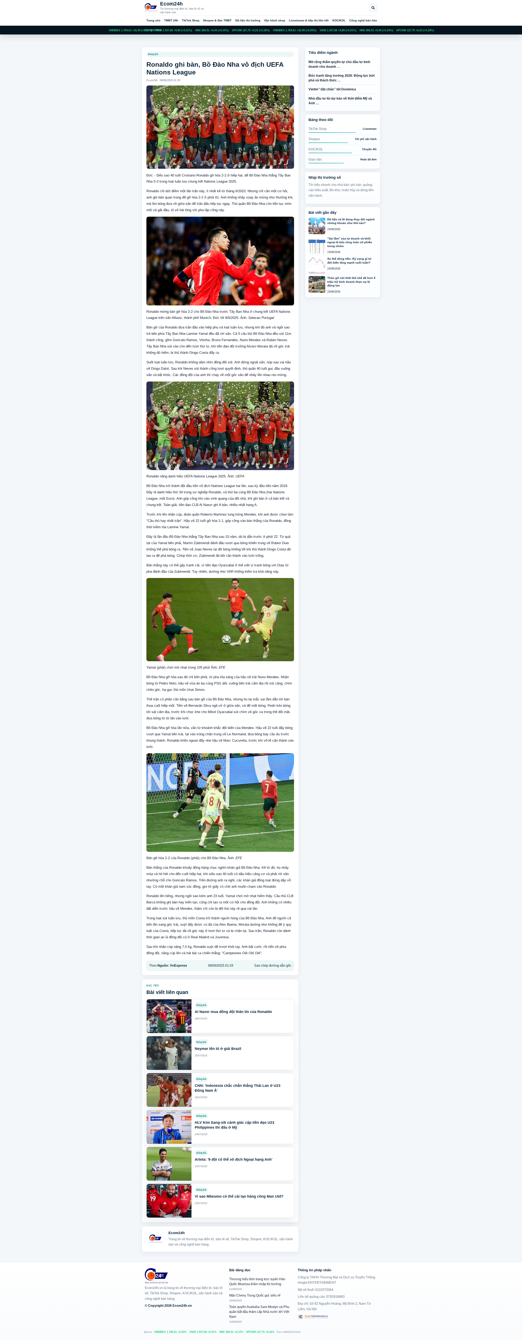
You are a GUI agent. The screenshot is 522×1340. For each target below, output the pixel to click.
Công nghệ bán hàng (364, 20)
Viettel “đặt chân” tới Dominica (332, 89)
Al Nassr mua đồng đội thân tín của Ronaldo (233, 1012)
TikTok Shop (190, 20)
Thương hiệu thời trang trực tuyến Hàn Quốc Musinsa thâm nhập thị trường (257, 1281)
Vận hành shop (274, 20)
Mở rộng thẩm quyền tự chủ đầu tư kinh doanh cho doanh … (339, 64)
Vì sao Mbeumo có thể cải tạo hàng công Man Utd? (239, 1196)
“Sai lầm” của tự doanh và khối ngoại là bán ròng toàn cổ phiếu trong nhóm (349, 242)
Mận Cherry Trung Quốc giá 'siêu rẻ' (255, 1295)
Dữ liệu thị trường (247, 20)
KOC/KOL (339, 20)
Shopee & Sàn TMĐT (217, 20)
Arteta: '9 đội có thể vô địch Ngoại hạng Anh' (233, 1159)
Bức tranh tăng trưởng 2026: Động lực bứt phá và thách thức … (342, 78)
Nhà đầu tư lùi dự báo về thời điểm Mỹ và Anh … (340, 101)
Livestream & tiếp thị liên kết (309, 20)
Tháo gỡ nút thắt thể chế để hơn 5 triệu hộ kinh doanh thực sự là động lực (351, 281)
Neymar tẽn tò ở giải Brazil (218, 1049)
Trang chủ (153, 20)
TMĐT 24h (171, 20)
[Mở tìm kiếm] (373, 8)
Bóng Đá (153, 54)
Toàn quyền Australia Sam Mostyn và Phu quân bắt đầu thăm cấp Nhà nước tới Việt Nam (259, 1311)
